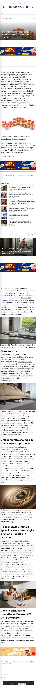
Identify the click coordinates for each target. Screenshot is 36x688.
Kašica (23, 175)
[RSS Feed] (20, 3)
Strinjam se (22, 683)
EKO (11, 175)
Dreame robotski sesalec (7, 661)
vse (10, 235)
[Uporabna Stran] (18, 7)
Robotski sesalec (11, 663)
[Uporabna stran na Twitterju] (13, 3)
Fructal (15, 175)
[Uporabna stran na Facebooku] (17, 3)
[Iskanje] (24, 3)
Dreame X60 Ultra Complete (12, 572)
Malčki (27, 175)
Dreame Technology (19, 661)
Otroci (31, 175)
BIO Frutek (6, 175)
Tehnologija (4, 235)
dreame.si (18, 628)
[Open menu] (2, 13)
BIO (2, 175)
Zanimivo (3, 19)
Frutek (19, 175)
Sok (2, 177)
